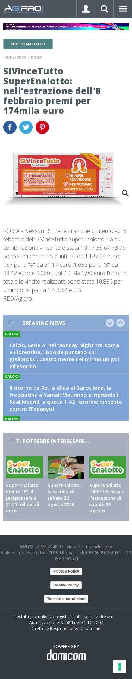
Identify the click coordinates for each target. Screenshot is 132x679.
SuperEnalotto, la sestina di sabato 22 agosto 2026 (64, 494)
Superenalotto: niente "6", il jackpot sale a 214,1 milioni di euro (22, 498)
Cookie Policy (66, 584)
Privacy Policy (66, 571)
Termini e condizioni (66, 598)
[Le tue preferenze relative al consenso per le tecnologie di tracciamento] (119, 666)
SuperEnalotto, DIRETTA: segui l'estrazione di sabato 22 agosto (106, 498)
